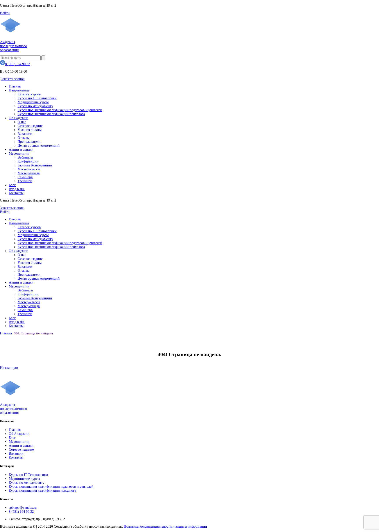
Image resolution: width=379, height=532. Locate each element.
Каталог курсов (29, 94)
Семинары (25, 177)
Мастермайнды (29, 173)
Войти (5, 13)
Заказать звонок (13, 79)
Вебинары (25, 157)
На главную (9, 368)
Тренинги (25, 181)
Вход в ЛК (17, 189)
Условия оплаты (30, 130)
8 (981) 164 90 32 (17, 64)
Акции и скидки (21, 149)
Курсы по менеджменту (35, 106)
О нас (22, 122)
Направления (19, 90)
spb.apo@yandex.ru (23, 507)
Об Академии (19, 434)
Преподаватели (29, 141)
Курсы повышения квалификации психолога (51, 114)
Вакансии (25, 134)
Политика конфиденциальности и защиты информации (165, 526)
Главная (15, 86)
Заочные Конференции (35, 165)
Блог (12, 185)
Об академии (18, 118)
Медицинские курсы (33, 102)
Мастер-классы (29, 169)
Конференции (28, 161)
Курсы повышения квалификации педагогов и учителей (60, 110)
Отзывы (24, 137)
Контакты (16, 193)
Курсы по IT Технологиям (37, 98)
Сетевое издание (30, 126)
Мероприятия (19, 153)
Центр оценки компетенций (39, 145)
